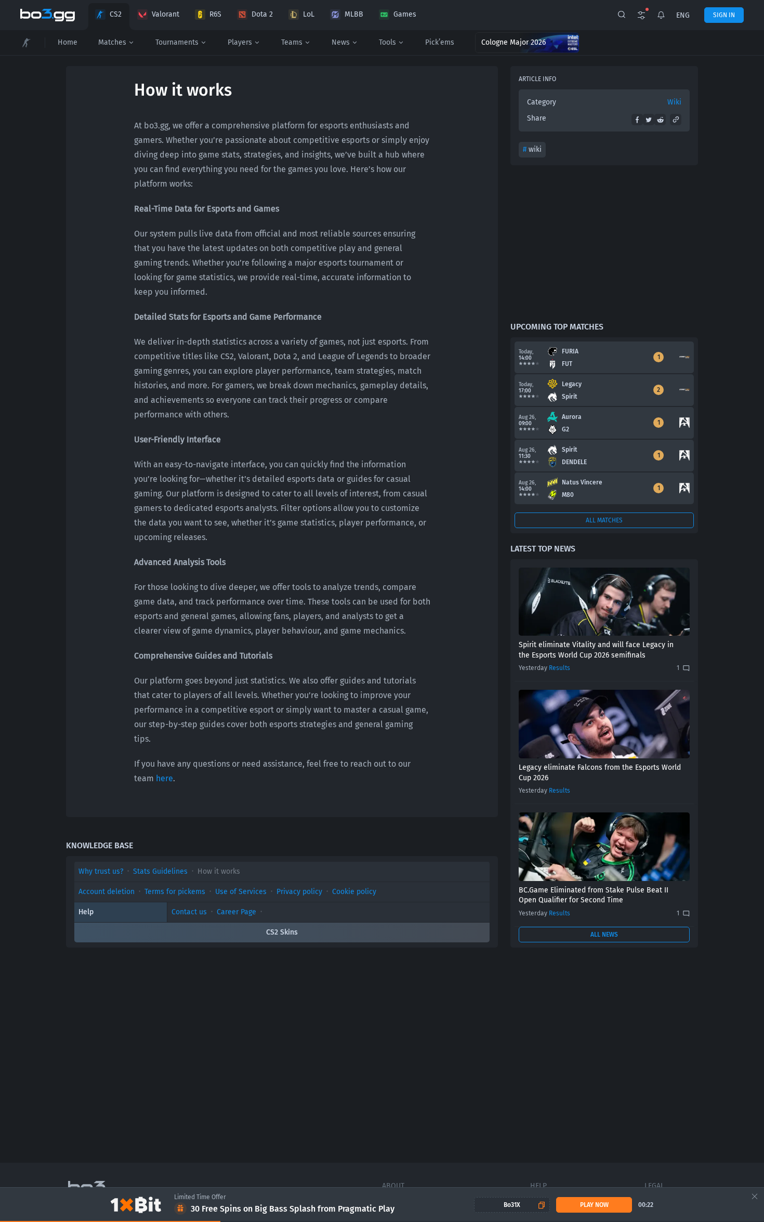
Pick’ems (439, 42)
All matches (604, 520)
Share (536, 118)
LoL (308, 14)
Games (404, 14)
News (341, 42)
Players (240, 42)
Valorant (165, 14)
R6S (215, 14)
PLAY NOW (594, 1204)
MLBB (354, 14)
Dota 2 (262, 14)
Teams (291, 42)
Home (67, 42)
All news (604, 934)
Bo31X (512, 1204)
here (164, 778)
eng (683, 15)
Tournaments (177, 42)
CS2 (116, 14)
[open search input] (621, 15)
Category (541, 102)
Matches (112, 42)
